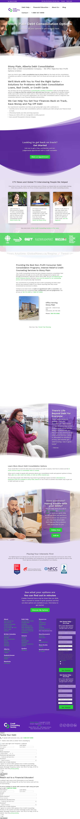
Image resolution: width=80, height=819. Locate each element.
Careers (6, 630)
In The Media (8, 627)
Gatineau (24, 650)
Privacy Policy (34, 722)
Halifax (41, 646)
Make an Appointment (40, 157)
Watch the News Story (39, 220)
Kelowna (6, 645)
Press (14, 627)
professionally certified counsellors (42, 90)
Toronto (23, 639)
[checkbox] (65, 664)
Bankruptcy (24, 632)
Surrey (6, 641)
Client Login (69, 1)
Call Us (56, 535)
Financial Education (40, 7)
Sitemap (41, 627)
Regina (6, 658)
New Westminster (9, 639)
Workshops (42, 624)
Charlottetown (43, 642)
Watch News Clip (15, 220)
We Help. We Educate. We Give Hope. (51, 1)
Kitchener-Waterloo (27, 644)
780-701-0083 (26, 292)
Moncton (41, 636)
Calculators (42, 622)
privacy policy (63, 660)
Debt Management (27, 627)
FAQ (40, 621)
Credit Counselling (9, 624)
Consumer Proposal (27, 630)
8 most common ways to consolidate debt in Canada (39, 469)
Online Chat (55, 530)
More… (40, 725)
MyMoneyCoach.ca (44, 629)
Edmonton (7, 650)
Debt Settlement (26, 626)
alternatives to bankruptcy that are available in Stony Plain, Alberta (36, 478)
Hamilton (24, 642)
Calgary (6, 652)
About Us (55, 7)
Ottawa (23, 637)
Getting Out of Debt (27, 621)
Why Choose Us (8, 621)
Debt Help (25, 7)
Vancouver (7, 636)
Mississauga (25, 641)
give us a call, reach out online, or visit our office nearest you (30, 475)
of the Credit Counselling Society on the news (45, 228)
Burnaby (6, 637)
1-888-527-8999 (13, 1)
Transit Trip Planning (44, 327)
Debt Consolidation (27, 629)
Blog (64, 7)
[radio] (66, 662)
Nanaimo (6, 644)
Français (63, 1)
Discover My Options (40, 610)
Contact (25, 13)
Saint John (42, 637)
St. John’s (42, 651)
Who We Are (7, 622)
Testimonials (8, 626)
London (23, 645)
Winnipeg (7, 663)
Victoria (6, 642)
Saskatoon (7, 657)
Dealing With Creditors (25, 623)
